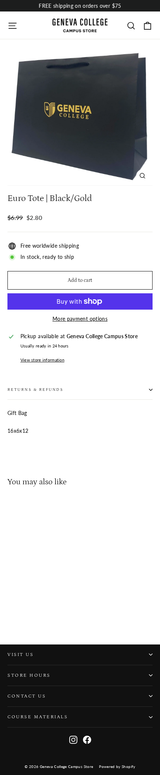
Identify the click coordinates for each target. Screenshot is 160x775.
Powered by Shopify (117, 766)
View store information (42, 359)
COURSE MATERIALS (37, 716)
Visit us (20, 654)
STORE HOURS (29, 675)
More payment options (80, 319)
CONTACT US (26, 696)
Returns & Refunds (35, 390)
